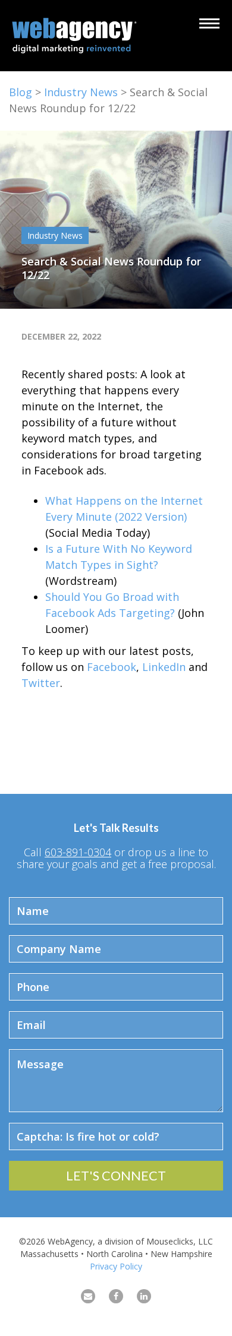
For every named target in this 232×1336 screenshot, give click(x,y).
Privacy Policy (116, 1266)
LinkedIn (164, 667)
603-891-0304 (78, 852)
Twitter (40, 683)
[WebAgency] (77, 35)
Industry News (81, 92)
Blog (20, 92)
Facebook (111, 667)
